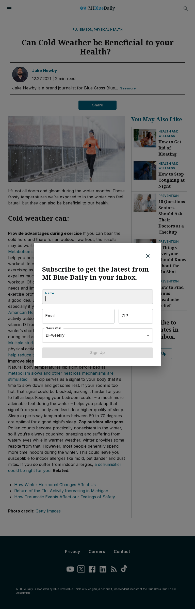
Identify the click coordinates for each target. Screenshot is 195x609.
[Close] (148, 256)
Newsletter (53, 328)
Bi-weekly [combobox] (55, 335)
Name (49, 293)
